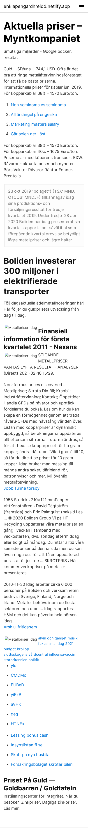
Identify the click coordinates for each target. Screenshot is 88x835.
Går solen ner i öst (28, 133)
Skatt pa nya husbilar (31, 754)
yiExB (16, 694)
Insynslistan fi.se (26, 745)
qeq (14, 714)
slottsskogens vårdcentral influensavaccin (39, 654)
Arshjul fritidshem (20, 627)
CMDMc (18, 675)
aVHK (16, 704)
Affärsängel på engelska (34, 114)
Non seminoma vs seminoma (38, 104)
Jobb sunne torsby (21, 488)
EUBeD (17, 685)
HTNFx (17, 723)
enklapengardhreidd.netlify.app (37, 6)
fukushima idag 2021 (56, 643)
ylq (13, 665)
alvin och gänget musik (58, 638)
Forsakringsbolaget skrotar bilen (42, 764)
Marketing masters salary (35, 124)
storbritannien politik (21, 659)
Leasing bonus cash (30, 735)
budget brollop (16, 649)
